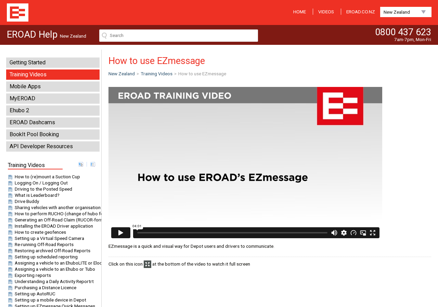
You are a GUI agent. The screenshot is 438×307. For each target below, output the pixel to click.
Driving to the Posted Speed (43, 189)
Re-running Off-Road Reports (44, 244)
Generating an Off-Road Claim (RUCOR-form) (60, 219)
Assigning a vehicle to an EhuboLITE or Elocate (61, 263)
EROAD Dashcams (32, 122)
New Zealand (397, 12)
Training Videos (28, 74)
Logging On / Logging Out (41, 183)
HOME (299, 11)
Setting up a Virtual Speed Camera (49, 238)
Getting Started (28, 62)
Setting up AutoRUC (35, 293)
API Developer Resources (41, 146)
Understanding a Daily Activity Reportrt (54, 281)
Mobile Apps (25, 86)
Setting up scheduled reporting (46, 256)
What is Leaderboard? (37, 195)
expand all (80, 164)
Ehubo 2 (19, 110)
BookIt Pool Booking (34, 134)
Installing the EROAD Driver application (54, 226)
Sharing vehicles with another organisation (58, 207)
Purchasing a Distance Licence (45, 287)
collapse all (92, 164)
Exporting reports (33, 275)
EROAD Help (17, 12)
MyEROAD (22, 98)
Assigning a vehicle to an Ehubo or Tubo (55, 269)
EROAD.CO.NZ (360, 11)
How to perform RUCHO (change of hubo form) (63, 213)
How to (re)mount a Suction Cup (47, 176)
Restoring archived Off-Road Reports (52, 250)
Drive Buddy (27, 201)
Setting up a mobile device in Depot (50, 300)
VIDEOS (326, 11)
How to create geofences (40, 232)
